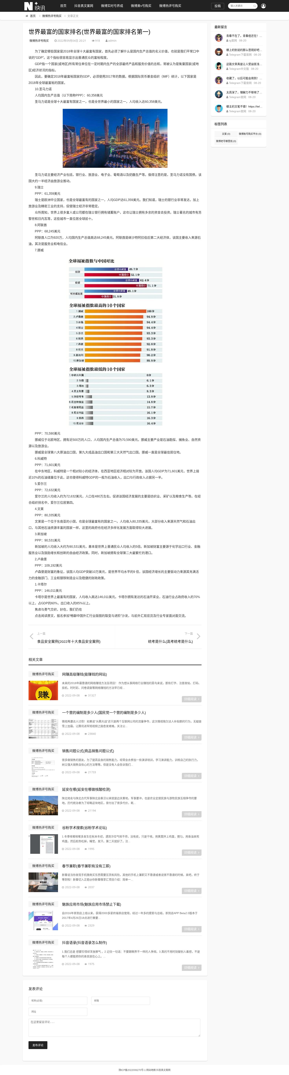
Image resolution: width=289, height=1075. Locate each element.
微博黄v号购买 (141, 5)
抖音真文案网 (83, 5)
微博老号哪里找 (226, 141)
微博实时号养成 (112, 5)
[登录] (263, 6)
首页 (63, 5)
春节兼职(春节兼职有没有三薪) (86, 866)
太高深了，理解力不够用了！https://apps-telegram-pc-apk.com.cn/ (244, 92)
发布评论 (37, 1045)
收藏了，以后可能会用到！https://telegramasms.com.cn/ (244, 78)
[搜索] (255, 6)
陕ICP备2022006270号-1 (132, 1070)
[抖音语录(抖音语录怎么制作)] (43, 959)
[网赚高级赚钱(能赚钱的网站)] (43, 690)
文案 (226, 134)
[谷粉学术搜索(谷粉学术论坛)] (43, 844)
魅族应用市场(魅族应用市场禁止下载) (91, 904)
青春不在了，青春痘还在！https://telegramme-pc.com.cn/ (244, 35)
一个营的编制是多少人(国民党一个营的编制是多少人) (104, 713)
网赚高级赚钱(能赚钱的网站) (84, 674)
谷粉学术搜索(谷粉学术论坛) (84, 828)
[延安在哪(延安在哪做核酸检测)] (43, 805)
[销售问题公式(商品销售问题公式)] (43, 767)
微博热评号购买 (170, 5)
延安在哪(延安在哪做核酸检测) (86, 790)
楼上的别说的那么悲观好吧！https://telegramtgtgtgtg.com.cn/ (244, 49)
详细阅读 (190, 699)
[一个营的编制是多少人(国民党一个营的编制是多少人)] (43, 729)
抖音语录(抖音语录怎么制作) (84, 943)
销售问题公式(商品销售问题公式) (88, 751)
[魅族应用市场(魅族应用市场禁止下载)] (43, 920)
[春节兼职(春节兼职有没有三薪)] (43, 882)
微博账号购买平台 (250, 134)
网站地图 (151, 1070)
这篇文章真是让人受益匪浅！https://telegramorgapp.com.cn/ (244, 64)
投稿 (217, 6)
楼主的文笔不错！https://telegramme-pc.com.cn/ (244, 106)
